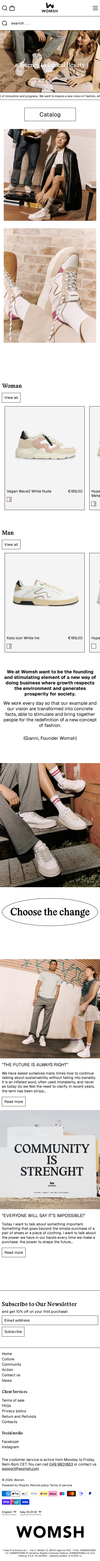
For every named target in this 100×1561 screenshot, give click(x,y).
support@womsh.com (20, 1468)
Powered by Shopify (15, 1485)
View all (11, 397)
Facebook (10, 1441)
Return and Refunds (19, 1416)
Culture (8, 1359)
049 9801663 (61, 1464)
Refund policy (39, 1485)
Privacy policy (14, 1411)
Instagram (10, 1447)
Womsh (19, 1480)
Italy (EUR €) (29, 1512)
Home (7, 1353)
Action (7, 1369)
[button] (4, 8)
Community (11, 1364)
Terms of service (61, 1485)
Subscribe (13, 1331)
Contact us (11, 1375)
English (7, 1512)
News (7, 1380)
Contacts (9, 1421)
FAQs (6, 1405)
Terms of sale (13, 1400)
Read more (13, 1101)
